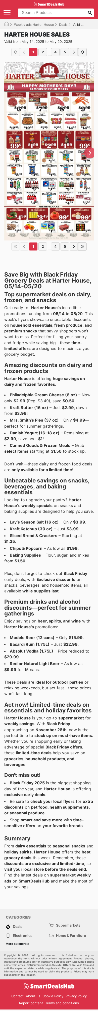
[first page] (15, 52)
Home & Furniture (71, 935)
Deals (63, 25)
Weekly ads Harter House (34, 25)
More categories (17, 944)
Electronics (22, 935)
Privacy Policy (76, 996)
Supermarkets (68, 925)
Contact (17, 996)
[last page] (82, 52)
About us (33, 996)
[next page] (74, 52)
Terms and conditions (62, 1003)
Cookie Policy (52, 996)
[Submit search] (90, 13)
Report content (31, 1003)
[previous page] (24, 52)
